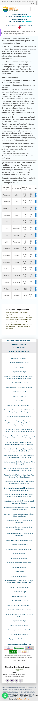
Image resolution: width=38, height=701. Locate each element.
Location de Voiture (19, 401)
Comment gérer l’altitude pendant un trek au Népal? (19, 615)
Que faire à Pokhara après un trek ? (19, 405)
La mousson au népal (19, 567)
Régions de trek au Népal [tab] (19, 351)
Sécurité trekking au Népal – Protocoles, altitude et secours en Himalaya (19, 502)
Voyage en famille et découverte (19, 639)
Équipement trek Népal (19, 372)
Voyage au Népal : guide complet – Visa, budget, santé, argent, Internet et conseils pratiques (19, 437)
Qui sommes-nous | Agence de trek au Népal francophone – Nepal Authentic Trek (19, 582)
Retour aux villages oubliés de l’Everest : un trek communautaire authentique (19, 489)
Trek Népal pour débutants (19, 634)
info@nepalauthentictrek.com (14, 677)
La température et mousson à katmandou (19, 549)
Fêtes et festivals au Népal (19, 383)
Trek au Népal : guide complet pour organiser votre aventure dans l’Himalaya (19, 450)
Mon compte (12, 25)
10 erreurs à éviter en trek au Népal (19, 610)
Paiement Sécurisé (26, 25)
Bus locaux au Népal (19, 392)
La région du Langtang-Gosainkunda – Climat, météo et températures (19, 515)
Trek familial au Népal (19, 596)
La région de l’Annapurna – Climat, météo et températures (19, 535)
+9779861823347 (15, 21)
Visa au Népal (19, 367)
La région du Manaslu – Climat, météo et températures (19, 522)
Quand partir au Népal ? (19, 358)
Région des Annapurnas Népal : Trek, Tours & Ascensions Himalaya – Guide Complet (19, 469)
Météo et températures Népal (19, 363)
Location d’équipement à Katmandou (19, 416)
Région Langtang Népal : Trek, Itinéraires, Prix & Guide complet (19, 463)
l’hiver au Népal (19, 572)
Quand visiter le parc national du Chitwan (19, 540)
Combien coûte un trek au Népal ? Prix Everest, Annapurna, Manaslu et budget (19, 411)
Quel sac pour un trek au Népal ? (19, 630)
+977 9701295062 (15, 16)
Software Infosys (23, 699)
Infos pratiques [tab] (19, 348)
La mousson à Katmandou (19, 558)
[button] (5, 696)
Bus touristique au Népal (19, 396)
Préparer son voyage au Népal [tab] (19, 341)
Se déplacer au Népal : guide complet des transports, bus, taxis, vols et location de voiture (19, 430)
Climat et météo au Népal (19, 576)
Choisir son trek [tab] (19, 344)
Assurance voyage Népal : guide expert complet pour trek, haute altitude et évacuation (19, 377)
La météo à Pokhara (19, 554)
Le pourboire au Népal (19, 592)
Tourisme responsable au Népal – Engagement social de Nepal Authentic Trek (19, 482)
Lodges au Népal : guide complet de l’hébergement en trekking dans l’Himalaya (19, 443)
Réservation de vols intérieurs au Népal (19, 387)
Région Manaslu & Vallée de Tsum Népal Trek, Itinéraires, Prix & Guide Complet (19, 476)
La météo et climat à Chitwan (19, 545)
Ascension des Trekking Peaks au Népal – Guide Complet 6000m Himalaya (19, 508)
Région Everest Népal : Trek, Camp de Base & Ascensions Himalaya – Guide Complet (19, 456)
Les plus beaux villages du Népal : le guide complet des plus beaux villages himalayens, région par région (19, 423)
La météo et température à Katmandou (19, 563)
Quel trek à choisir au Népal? (19, 625)
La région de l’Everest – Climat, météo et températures (19, 528)
